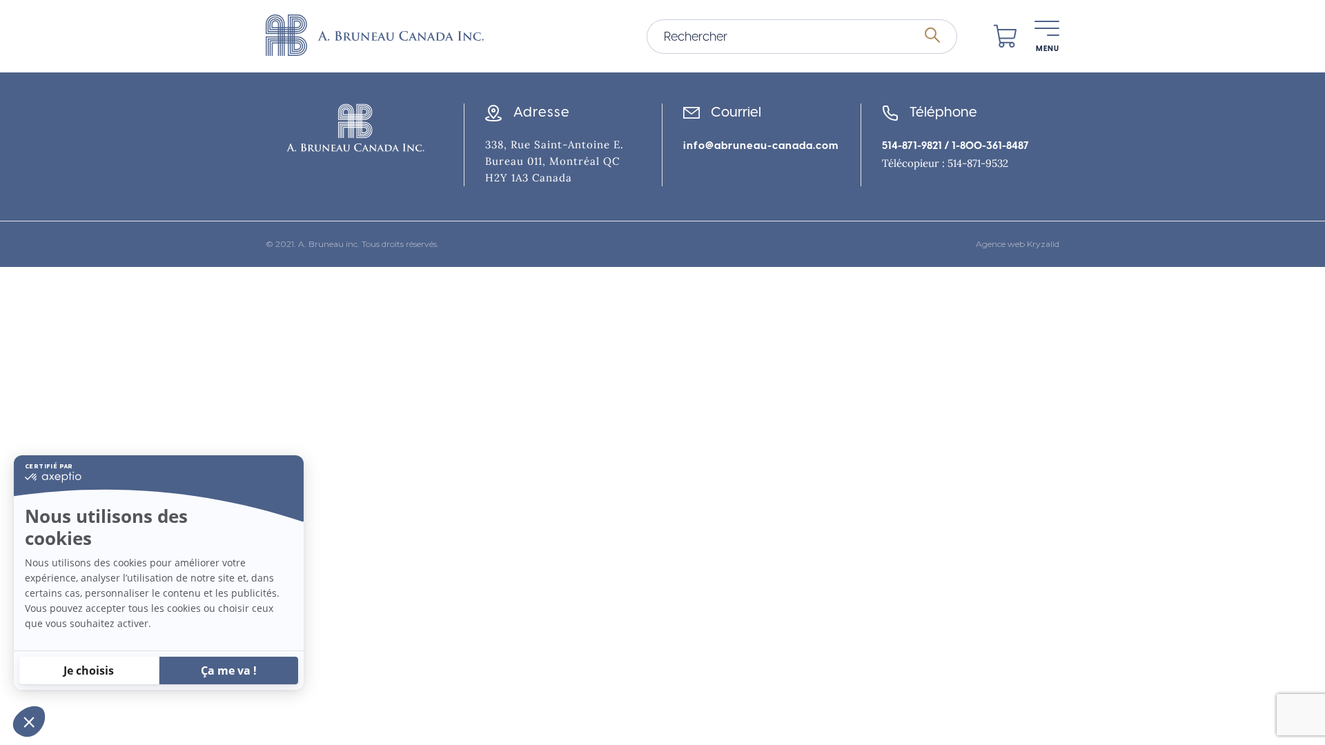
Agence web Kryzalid (1017, 244)
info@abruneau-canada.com (760, 145)
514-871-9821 (912, 145)
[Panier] (1005, 36)
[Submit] (932, 36)
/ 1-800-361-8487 (985, 145)
